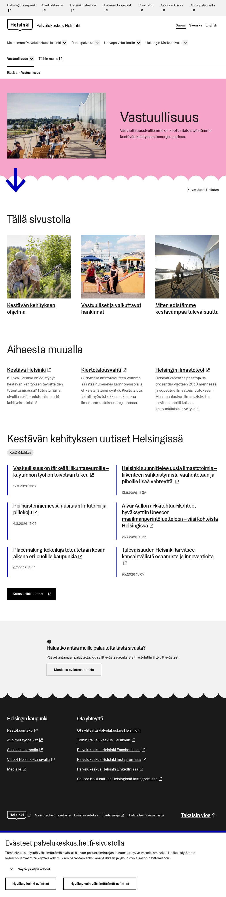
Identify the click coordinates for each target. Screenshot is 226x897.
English (211, 25)
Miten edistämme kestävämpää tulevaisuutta (187, 308)
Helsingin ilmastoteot (183, 369)
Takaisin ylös (196, 815)
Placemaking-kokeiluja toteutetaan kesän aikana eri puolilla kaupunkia (61, 553)
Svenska (195, 25)
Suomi (181, 25)
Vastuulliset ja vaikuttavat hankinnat (111, 308)
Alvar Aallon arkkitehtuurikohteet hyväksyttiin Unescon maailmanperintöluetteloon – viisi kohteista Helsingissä (170, 515)
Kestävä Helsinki (30, 369)
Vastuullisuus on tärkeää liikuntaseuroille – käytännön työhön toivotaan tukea (61, 471)
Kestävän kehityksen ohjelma (31, 308)
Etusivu (12, 73)
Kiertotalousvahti (104, 369)
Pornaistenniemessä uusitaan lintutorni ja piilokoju (61, 509)
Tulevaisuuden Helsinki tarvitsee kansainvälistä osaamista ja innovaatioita (168, 557)
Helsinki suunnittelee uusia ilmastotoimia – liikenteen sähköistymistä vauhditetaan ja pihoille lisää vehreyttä (170, 475)
